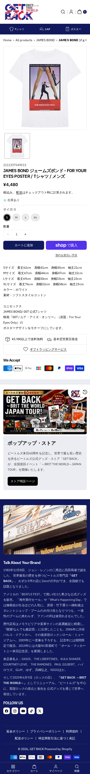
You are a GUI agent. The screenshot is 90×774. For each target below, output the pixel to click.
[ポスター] (67, 29)
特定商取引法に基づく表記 (56, 738)
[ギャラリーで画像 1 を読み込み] (17, 146)
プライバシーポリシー (45, 731)
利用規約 (72, 731)
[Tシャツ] (11, 29)
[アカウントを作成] (71, 11)
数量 (6, 226)
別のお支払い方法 (66, 255)
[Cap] (42, 29)
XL (37, 218)
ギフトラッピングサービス (48, 349)
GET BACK (37, 749)
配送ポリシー (24, 738)
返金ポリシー (15, 731)
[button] (63, 11)
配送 (19, 192)
